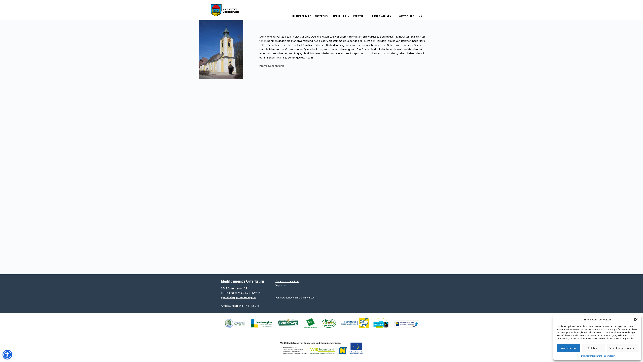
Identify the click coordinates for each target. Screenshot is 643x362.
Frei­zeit (358, 16)
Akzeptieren (568, 348)
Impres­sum (609, 355)
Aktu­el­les (339, 16)
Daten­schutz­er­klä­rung (591, 355)
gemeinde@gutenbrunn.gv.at (238, 297)
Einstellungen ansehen (622, 348)
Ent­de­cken (321, 16)
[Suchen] (420, 10)
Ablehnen (593, 348)
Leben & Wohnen (381, 16)
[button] (636, 319)
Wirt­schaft (406, 16)
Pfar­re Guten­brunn (271, 66)
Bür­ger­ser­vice (301, 16)
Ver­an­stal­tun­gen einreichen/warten (294, 297)
